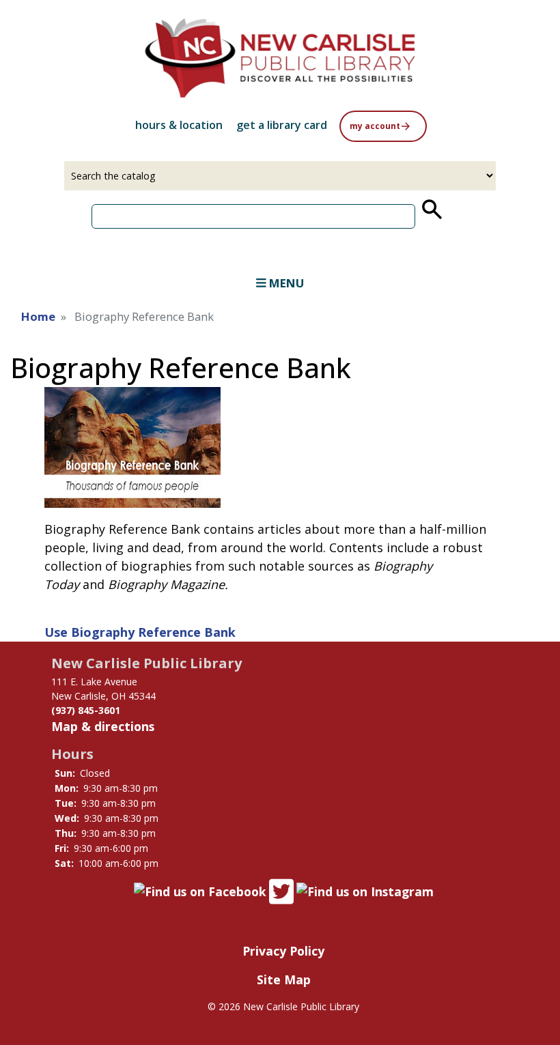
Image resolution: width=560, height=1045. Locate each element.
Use (140, 632)
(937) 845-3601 (85, 710)
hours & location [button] (179, 124)
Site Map (284, 979)
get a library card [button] (281, 124)
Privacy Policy (283, 951)
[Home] (280, 58)
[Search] (431, 209)
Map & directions (102, 726)
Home (38, 316)
